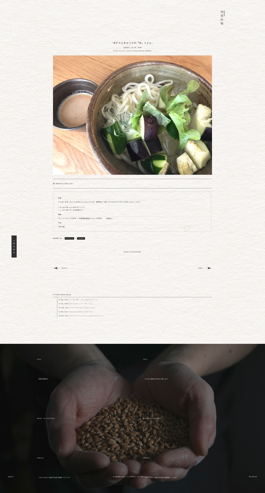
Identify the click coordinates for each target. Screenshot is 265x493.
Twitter (81, 238)
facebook (253, 477)
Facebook (69, 238)
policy (11, 477)
